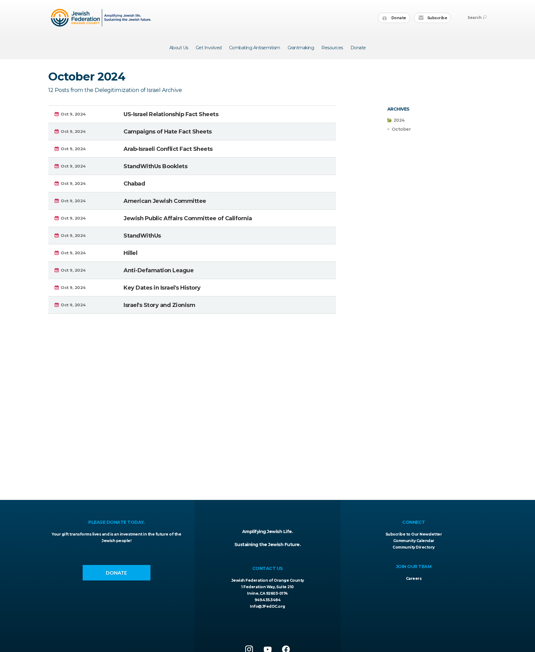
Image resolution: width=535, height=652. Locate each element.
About (178, 47)
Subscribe (436, 17)
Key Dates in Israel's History (162, 287)
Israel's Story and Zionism (159, 305)
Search (474, 17)
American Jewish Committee (165, 201)
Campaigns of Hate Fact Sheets (168, 131)
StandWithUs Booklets (155, 166)
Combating (254, 47)
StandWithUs (142, 235)
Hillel (130, 253)
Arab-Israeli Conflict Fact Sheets (168, 149)
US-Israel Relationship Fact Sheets (171, 114)
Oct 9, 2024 (73, 114)
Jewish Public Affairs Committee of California (188, 218)
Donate (398, 17)
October (401, 129)
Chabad (134, 183)
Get (209, 47)
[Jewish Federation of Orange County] (101, 17)
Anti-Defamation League (159, 270)
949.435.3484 (267, 599)
